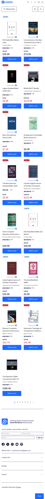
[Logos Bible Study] (7, 2)
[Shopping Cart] (38, 2)
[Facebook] (3, 444)
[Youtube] (16, 444)
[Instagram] (12, 444)
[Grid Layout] (34, 9)
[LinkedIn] (21, 444)
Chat (39, 496)
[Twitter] (7, 444)
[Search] (28, 2)
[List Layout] (40, 9)
